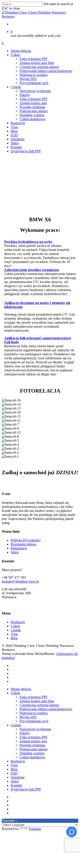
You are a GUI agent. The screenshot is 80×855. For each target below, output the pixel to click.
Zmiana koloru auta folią (37, 701)
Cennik (16, 630)
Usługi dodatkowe (32, 757)
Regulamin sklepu (23, 544)
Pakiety (25, 733)
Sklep (15, 552)
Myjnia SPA (28, 717)
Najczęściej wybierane (35, 729)
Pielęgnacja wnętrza (34, 713)
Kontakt (16, 785)
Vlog (14, 634)
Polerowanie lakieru (34, 749)
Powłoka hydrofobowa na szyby (28, 242)
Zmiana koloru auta (33, 741)
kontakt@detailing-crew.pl (20, 581)
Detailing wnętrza (32, 753)
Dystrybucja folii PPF (26, 789)
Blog (14, 638)
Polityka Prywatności (25, 540)
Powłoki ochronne (32, 745)
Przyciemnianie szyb (34, 721)
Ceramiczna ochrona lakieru (39, 705)
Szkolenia (17, 777)
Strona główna (21, 689)
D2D (14, 773)
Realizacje (18, 622)
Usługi (15, 626)
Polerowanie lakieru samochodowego (46, 709)
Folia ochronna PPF (34, 697)
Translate (34, 829)
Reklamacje (19, 548)
